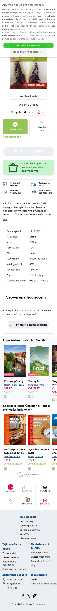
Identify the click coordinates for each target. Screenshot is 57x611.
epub (18, 112)
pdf (43, 112)
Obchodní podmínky (29, 529)
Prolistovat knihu (28, 96)
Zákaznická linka (27, 538)
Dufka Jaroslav (35, 456)
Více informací (42, 39)
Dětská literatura (10, 557)
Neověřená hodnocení (25, 297)
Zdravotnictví (9, 553)
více (5, 219)
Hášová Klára (10, 384)
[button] (28, 51)
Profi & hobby (36, 275)
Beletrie (6, 548)
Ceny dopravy (26, 521)
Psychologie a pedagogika (9, 563)
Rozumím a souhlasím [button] (28, 45)
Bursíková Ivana (36, 384)
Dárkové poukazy (28, 525)
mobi (31, 112)
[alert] (28, 28)
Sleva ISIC (24, 534)
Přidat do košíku (31, 151)
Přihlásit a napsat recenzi (31, 324)
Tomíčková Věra (12, 456)
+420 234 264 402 (15, 579)
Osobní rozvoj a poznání (14, 568)
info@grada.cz (14, 583)
